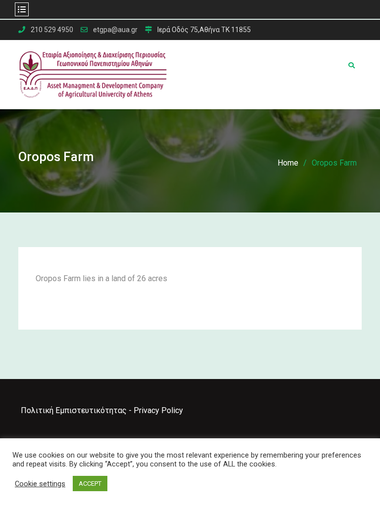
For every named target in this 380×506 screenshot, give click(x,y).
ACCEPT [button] (90, 483)
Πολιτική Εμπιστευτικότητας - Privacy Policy (102, 410)
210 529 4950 (52, 30)
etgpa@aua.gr (115, 30)
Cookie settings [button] (40, 483)
